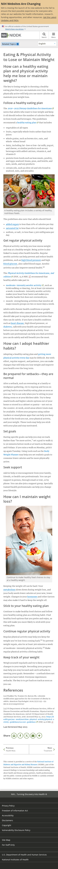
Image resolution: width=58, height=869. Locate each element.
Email (33, 735)
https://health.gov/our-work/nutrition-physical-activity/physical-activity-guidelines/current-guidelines (28, 719)
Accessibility (8, 815)
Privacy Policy (8, 805)
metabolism (9, 589)
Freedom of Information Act (15, 810)
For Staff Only (8, 845)
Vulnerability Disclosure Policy (16, 830)
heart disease (17, 323)
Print (14, 735)
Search (44, 37)
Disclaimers (7, 820)
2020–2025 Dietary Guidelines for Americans (30, 108)
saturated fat (12, 228)
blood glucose (10, 264)
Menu (53, 37)
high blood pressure (31, 260)
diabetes (7, 326)
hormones (32, 596)
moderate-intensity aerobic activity (23, 285)
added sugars (12, 224)
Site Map (6, 840)
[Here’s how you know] (29, 27)
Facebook (20, 735)
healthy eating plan (26, 122)
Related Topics (9, 44)
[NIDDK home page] (11, 35)
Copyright (6, 825)
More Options (39, 735)
